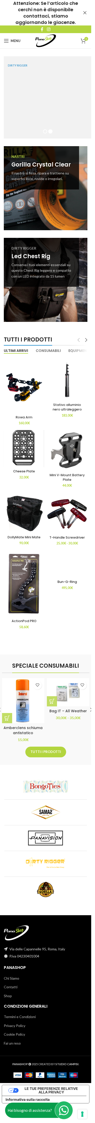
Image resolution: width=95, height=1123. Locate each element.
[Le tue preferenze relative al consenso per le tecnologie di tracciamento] (82, 1114)
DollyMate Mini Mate (24, 533)
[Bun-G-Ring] (67, 560)
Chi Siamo (11, 975)
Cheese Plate (24, 467)
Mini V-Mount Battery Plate (67, 473)
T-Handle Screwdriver (67, 534)
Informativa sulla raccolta (28, 1096)
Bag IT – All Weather (68, 707)
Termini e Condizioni (20, 1013)
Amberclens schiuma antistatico (23, 727)
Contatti (10, 983)
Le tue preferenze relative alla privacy (51, 1087)
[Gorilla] (45, 886)
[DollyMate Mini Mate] (24, 509)
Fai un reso (12, 1039)
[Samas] (45, 808)
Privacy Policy (14, 1022)
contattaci (36, 16)
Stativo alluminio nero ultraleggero (67, 403)
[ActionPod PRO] (24, 580)
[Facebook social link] (42, 29)
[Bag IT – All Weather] (68, 689)
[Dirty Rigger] (45, 860)
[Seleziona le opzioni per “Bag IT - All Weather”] (52, 698)
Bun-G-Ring (67, 578)
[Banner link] (45, 185)
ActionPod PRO (24, 617)
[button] (7, 714)
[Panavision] (45, 834)
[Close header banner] (85, 12)
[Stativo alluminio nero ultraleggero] (67, 376)
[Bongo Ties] (45, 783)
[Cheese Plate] (24, 445)
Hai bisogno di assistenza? (30, 1110)
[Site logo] (45, 40)
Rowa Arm (24, 414)
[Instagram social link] (48, 29)
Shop (8, 992)
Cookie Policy (14, 1031)
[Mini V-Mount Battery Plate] (67, 447)
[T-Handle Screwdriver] (67, 509)
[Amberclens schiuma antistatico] (23, 697)
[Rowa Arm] (24, 382)
